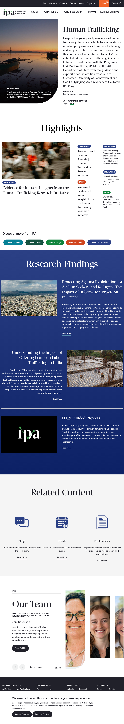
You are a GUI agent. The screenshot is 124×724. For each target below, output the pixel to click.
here (72, 103)
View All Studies (13, 242)
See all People (36, 667)
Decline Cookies (42, 714)
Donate (112, 689)
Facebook (83, 689)
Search (115, 3)
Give (104, 3)
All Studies (6, 689)
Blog (45, 3)
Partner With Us (110, 12)
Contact (63, 3)
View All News (34, 242)
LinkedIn (70, 689)
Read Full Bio (20, 648)
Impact (92, 12)
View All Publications (99, 242)
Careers (53, 3)
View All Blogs (55, 242)
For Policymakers (55, 690)
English (90, 3)
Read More (66, 333)
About (35, 12)
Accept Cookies (22, 714)
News (81, 3)
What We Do (51, 12)
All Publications (23, 689)
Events (73, 3)
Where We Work (73, 12)
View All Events (75, 242)
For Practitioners (42, 690)
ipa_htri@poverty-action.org (75, 94)
